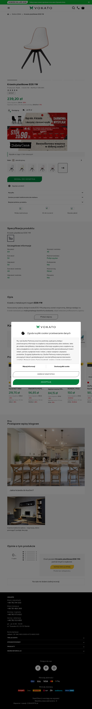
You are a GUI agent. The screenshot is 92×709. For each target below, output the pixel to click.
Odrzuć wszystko (46, 374)
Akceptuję (46, 382)
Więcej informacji (29, 366)
